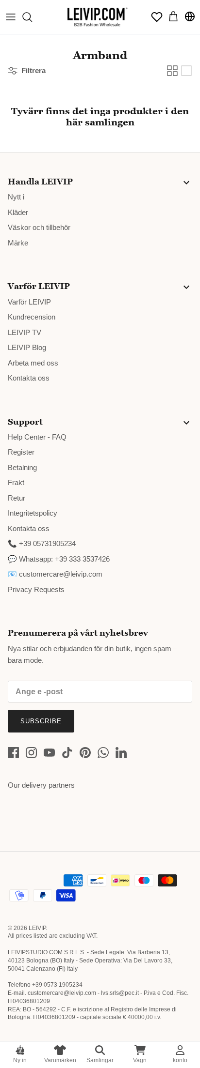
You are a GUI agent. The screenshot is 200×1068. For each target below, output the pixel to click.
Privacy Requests (36, 589)
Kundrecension (31, 317)
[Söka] (32, 16)
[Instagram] (31, 752)
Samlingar (100, 1060)
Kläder (18, 212)
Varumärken (60, 1060)
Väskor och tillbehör (39, 227)
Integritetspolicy (32, 513)
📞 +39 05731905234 (42, 543)
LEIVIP (37, 928)
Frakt (16, 482)
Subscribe (41, 721)
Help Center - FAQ (37, 437)
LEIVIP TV (24, 332)
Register (21, 452)
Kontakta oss (29, 378)
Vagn (140, 1060)
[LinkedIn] (121, 752)
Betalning (22, 467)
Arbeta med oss (33, 363)
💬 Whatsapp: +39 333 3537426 (59, 559)
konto (180, 1060)
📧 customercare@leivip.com (55, 574)
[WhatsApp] (103, 752)
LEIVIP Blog (27, 347)
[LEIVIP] (97, 17)
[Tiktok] (67, 752)
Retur (16, 498)
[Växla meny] (10, 17)
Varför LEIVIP (29, 302)
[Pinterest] (85, 752)
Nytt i (16, 197)
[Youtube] (49, 752)
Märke (18, 243)
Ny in (20, 1060)
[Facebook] (13, 752)
